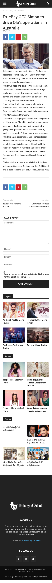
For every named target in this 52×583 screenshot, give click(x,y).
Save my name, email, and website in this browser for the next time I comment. (26, 275)
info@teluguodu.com (31, 540)
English (13, 10)
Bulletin (21, 10)
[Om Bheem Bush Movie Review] (14, 335)
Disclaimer (8, 569)
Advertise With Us (26, 572)
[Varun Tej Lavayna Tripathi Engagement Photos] (38, 369)
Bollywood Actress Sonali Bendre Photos (39, 205)
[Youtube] (33, 559)
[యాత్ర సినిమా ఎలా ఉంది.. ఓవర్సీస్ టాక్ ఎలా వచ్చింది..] (14, 453)
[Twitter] (12, 37)
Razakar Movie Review (37, 345)
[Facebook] (5, 37)
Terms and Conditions (36, 569)
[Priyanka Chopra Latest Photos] (14, 398)
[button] (4, 4)
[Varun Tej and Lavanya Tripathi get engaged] (38, 398)
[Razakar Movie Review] (38, 335)
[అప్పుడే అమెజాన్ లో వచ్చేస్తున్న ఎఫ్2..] (38, 453)
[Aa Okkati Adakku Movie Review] (14, 310)
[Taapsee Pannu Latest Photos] (14, 369)
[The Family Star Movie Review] (38, 310)
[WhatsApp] (24, 37)
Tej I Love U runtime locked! (12, 205)
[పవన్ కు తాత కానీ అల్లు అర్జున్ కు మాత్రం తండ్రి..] (38, 431)
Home (5, 10)
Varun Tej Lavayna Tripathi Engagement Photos (36, 383)
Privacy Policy (20, 569)
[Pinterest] (18, 37)
